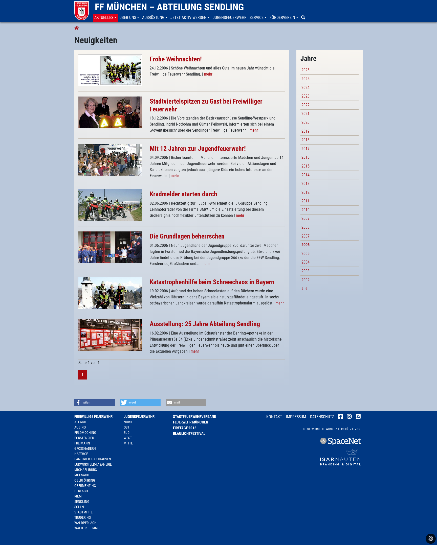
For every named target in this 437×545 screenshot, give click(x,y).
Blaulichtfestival (189, 433)
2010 (305, 209)
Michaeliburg (85, 470)
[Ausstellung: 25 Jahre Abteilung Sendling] (110, 335)
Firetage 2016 (184, 428)
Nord (128, 422)
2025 (305, 78)
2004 (305, 262)
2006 (305, 244)
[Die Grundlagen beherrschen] (110, 247)
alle (304, 288)
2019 (305, 131)
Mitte (128, 443)
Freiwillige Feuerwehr (93, 416)
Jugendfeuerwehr (139, 416)
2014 (305, 175)
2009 (305, 218)
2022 (305, 105)
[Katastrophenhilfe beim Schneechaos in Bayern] (110, 292)
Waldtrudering (86, 528)
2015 (305, 166)
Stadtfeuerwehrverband (194, 416)
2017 (305, 148)
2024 (305, 87)
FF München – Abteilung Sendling (169, 7)
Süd (126, 433)
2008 (305, 227)
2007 (305, 236)
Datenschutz (322, 416)
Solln (79, 507)
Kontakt (274, 416)
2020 (305, 122)
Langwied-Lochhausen (92, 459)
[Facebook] (340, 417)
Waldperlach (85, 523)
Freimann (82, 443)
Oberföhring (84, 480)
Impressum (296, 416)
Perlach (81, 491)
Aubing (80, 427)
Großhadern (85, 448)
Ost (126, 427)
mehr (208, 74)
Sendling (81, 502)
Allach (80, 422)
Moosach (81, 475)
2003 (305, 271)
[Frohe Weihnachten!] (110, 69)
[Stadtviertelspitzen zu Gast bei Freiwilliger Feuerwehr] (110, 112)
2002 (305, 279)
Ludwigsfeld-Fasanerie (93, 464)
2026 (305, 69)
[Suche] (303, 18)
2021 (305, 113)
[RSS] (358, 417)
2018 (305, 139)
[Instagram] (349, 417)
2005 (305, 253)
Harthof (81, 454)
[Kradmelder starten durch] (110, 205)
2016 (305, 157)
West (128, 438)
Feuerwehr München (190, 422)
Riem (78, 496)
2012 (305, 192)
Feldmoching (85, 433)
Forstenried (84, 438)
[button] (105, 18)
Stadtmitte (83, 512)
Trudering (82, 517)
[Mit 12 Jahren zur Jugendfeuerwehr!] (110, 159)
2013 (305, 183)
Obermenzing (85, 486)
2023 (305, 96)
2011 (305, 201)
